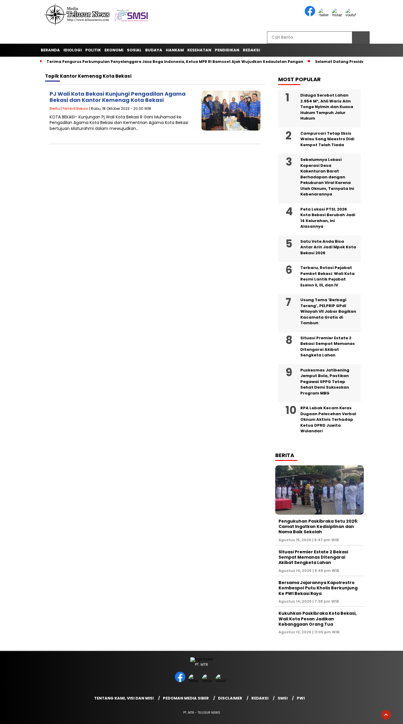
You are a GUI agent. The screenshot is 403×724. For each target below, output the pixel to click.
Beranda (50, 50)
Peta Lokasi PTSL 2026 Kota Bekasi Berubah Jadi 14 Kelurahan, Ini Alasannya (327, 217)
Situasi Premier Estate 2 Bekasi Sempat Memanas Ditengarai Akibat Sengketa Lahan (327, 346)
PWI (301, 698)
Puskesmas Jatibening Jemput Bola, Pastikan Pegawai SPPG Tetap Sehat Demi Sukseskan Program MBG (324, 381)
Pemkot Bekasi (75, 108)
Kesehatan (199, 50)
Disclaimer (230, 698)
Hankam (175, 50)
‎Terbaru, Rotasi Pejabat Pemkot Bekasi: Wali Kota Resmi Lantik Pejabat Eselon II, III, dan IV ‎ (327, 276)
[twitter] (324, 15)
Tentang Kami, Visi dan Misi (124, 698)
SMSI (283, 698)
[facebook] (311, 15)
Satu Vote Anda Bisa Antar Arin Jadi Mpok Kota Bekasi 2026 (328, 247)
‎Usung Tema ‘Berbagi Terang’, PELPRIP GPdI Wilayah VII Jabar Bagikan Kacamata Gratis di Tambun (328, 311)
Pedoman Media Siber (186, 698)
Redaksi (259, 698)
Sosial (134, 50)
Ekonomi (113, 50)
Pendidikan (227, 50)
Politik (93, 50)
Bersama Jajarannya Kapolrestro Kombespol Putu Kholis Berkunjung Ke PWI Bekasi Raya (318, 588)
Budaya (153, 50)
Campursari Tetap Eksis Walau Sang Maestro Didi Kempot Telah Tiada (327, 139)
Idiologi (72, 50)
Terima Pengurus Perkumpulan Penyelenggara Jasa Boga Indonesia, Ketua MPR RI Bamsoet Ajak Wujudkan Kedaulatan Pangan (175, 61)
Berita (55, 108)
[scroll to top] (386, 715)
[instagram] (338, 15)
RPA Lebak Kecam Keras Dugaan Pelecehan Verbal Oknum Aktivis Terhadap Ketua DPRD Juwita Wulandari (328, 419)
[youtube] (351, 15)
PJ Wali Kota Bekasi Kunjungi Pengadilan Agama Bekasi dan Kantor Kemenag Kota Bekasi (118, 97)
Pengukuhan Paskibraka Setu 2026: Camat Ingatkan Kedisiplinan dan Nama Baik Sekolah (318, 526)
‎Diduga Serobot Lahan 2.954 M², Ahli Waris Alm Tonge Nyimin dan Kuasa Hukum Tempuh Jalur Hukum (326, 106)
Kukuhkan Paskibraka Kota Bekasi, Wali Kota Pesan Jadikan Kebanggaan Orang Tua (318, 618)
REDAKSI (251, 50)
